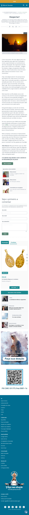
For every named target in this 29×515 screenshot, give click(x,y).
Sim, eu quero (7, 163)
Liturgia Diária (4, 436)
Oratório (3, 407)
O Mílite (3, 463)
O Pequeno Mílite (5, 467)
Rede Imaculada (4, 453)
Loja (2, 414)
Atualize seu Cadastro (6, 424)
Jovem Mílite (4, 465)
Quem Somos (4, 400)
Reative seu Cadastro (6, 426)
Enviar (5, 233)
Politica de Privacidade (6, 498)
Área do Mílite (4, 431)
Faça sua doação (5, 422)
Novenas (3, 445)
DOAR (14, 1)
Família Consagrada (23, 12)
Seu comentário (5, 221)
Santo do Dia (4, 438)
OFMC (2, 412)
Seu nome (4, 210)
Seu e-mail (4, 215)
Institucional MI (4, 403)
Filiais (2, 410)
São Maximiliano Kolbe (6, 443)
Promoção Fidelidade (6, 429)
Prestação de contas (5, 405)
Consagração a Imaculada (7, 441)
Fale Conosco (4, 496)
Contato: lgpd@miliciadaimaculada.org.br (10, 501)
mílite (6, 125)
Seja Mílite (3, 419)
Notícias (3, 458)
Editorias (3, 455)
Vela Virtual (3, 448)
